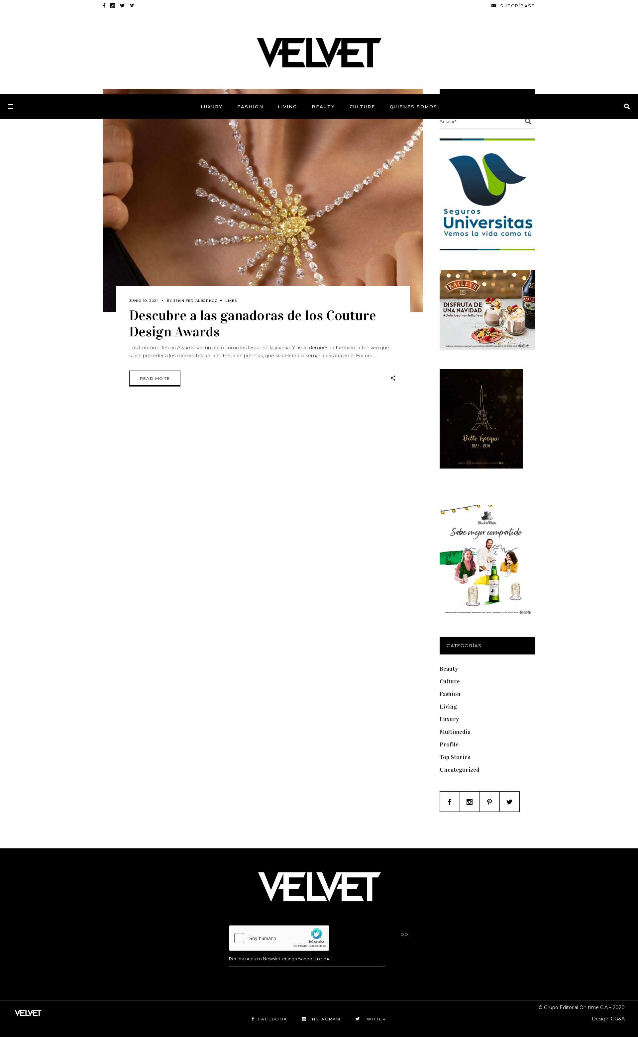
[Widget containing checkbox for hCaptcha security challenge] (279, 938)
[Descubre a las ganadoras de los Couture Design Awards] (263, 200)
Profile (449, 744)
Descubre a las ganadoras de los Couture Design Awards (252, 323)
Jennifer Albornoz (195, 301)
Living (448, 706)
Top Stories (455, 757)
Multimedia (455, 731)
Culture (450, 681)
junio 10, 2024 (144, 301)
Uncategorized (459, 769)
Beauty (449, 668)
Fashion (450, 694)
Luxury (449, 719)
